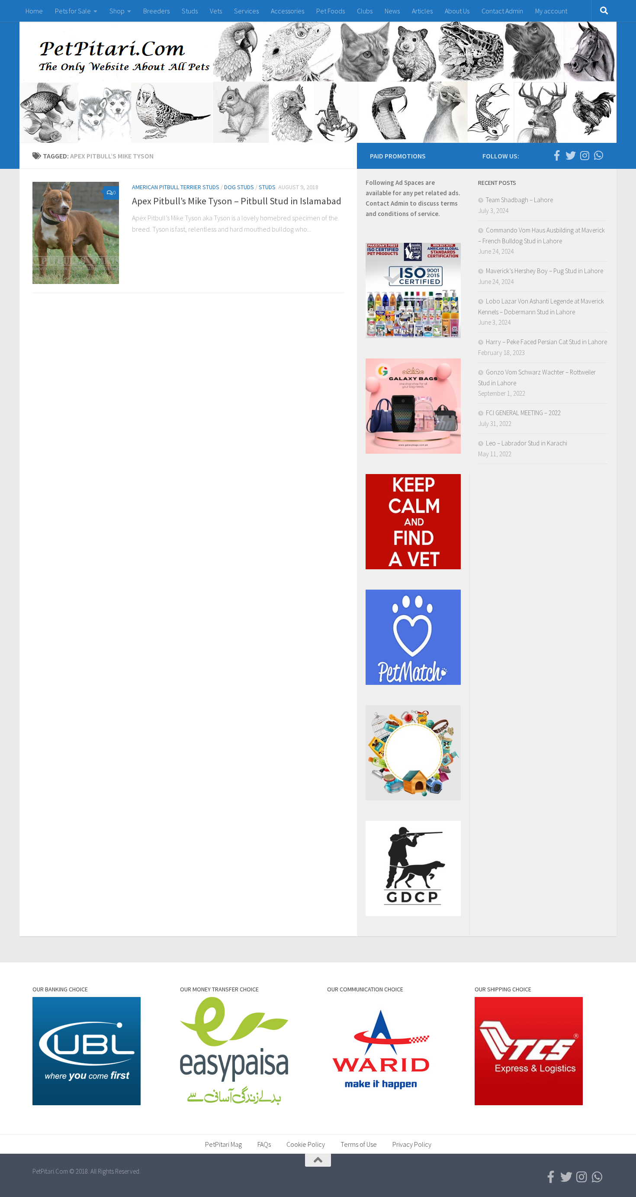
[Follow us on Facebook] (557, 155)
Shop (117, 10)
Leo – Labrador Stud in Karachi (526, 443)
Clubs (365, 10)
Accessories (287, 10)
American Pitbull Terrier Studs (175, 187)
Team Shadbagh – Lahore (519, 200)
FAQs (264, 1144)
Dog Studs (239, 187)
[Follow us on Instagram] (584, 155)
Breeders (156, 10)
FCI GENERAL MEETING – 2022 (523, 413)
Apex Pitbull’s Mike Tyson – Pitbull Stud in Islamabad (236, 201)
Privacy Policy (411, 1144)
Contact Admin (502, 10)
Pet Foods (330, 10)
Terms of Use (358, 1144)
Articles (422, 10)
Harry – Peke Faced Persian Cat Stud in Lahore (546, 342)
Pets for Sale (73, 10)
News (392, 10)
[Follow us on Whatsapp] (598, 155)
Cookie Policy (305, 1144)
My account (551, 10)
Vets (216, 10)
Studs (190, 10)
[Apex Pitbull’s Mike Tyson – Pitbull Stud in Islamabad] (75, 233)
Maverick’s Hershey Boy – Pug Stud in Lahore (544, 271)
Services (246, 10)
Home (34, 10)
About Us (457, 10)
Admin (399, 203)
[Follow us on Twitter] (570, 155)
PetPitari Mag (223, 1144)
